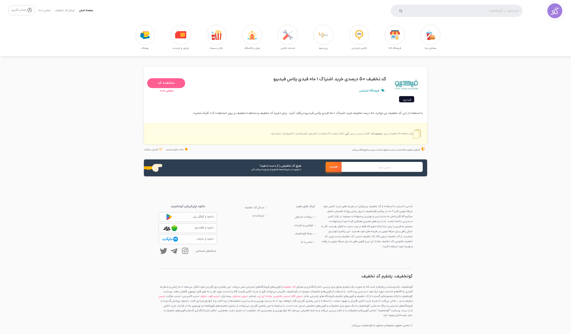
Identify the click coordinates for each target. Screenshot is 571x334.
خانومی (278, 296)
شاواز (204, 296)
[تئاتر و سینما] (208, 35)
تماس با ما (45, 10)
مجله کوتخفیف (304, 234)
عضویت (333, 167)
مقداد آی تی (265, 296)
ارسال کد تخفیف (64, 10)
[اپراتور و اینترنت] (173, 35)
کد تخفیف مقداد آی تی (380, 241)
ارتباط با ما (258, 216)
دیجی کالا (297, 296)
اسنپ (287, 296)
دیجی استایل (240, 296)
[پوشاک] (137, 35)
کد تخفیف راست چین (341, 237)
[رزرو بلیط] (315, 35)
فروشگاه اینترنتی (369, 91)
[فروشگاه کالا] (387, 35)
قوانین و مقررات (303, 225)
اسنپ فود (214, 296)
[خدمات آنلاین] (280, 35)
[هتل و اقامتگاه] (244, 35)
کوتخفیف (371, 211)
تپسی (162, 296)
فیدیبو (407, 100)
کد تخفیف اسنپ (364, 237)
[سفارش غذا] (423, 35)
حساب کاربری (19, 10)
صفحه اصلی (86, 10)
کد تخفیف (289, 287)
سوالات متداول (304, 217)
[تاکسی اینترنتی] (351, 35)
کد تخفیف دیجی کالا (388, 237)
